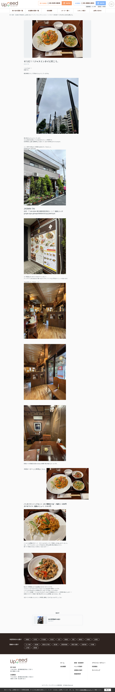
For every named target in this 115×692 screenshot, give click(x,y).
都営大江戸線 (46, 644)
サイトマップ (96, 670)
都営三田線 (74, 644)
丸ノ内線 (28, 644)
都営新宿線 (64, 644)
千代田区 (43, 639)
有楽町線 (84, 644)
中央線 (92, 644)
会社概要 (49, 11)
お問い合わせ (97, 11)
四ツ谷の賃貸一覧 (17, 11)
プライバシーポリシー (98, 663)
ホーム (62, 663)
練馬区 (80, 639)
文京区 (35, 639)
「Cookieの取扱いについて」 (85, 689)
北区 (59, 639)
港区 (73, 639)
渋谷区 (52, 639)
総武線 (36, 644)
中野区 (88, 639)
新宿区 (27, 639)
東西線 (35, 648)
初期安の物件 (78, 670)
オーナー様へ (65, 11)
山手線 (27, 648)
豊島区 (66, 639)
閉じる (107, 689)
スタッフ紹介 (81, 11)
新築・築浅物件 (79, 663)
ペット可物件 (78, 666)
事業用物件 (77, 674)
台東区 (96, 639)
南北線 (55, 644)
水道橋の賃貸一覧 (33, 11)
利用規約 (94, 666)
